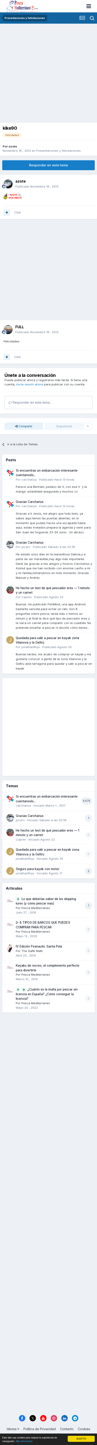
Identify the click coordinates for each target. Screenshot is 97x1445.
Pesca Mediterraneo (35, 908)
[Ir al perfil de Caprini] (10, 590)
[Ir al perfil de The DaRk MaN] (10, 948)
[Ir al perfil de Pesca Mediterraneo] (10, 901)
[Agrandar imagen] (13, 196)
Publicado (36, 186)
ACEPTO (81, 1438)
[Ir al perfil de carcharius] (10, 472)
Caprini (26, 597)
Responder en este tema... (32, 402)
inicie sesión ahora (29, 384)
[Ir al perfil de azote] (8, 183)
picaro (25, 547)
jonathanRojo (30, 647)
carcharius (29, 479)
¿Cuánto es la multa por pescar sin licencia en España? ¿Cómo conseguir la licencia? (47, 994)
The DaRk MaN (31, 951)
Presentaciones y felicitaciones (58, 150)
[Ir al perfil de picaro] (10, 544)
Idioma (12, 1429)
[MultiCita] (7, 212)
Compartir (25, 426)
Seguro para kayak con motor (37, 869)
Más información (24, 1441)
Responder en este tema (48, 165)
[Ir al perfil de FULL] (8, 329)
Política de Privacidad (39, 1429)
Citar (17, 212)
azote (13, 146)
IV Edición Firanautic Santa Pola (39, 946)
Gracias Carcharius (30, 502)
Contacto (67, 1429)
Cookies (84, 1429)
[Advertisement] (48, 74)
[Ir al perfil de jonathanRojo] (10, 640)
